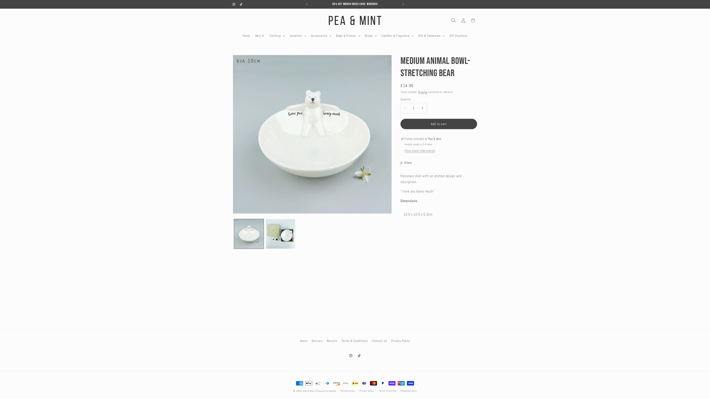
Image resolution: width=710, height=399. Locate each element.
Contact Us (379, 341)
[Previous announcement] (307, 4)
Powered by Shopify (326, 391)
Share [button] (408, 163)
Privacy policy (366, 390)
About (304, 341)
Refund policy (348, 390)
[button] (277, 35)
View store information (420, 151)
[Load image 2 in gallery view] (280, 234)
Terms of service (387, 390)
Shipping (422, 92)
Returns (332, 341)
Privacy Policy (400, 341)
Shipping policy (408, 390)
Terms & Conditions (354, 341)
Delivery (317, 341)
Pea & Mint (309, 391)
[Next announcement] (403, 4)
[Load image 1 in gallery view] (249, 234)
